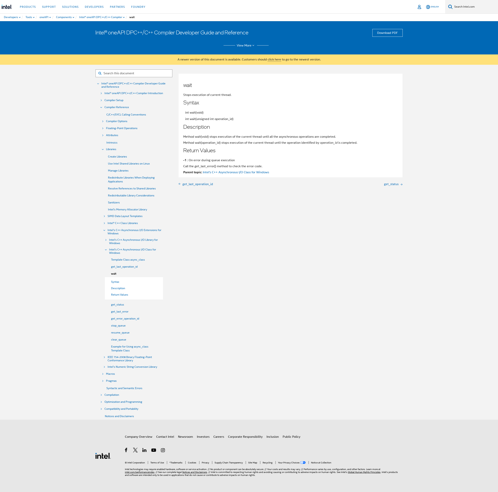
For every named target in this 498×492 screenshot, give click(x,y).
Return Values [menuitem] (119, 294)
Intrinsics (111, 142)
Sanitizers (114, 202)
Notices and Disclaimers (119, 416)
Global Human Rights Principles (364, 472)
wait (113, 274)
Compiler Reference (116, 107)
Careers (218, 437)
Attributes (112, 135)
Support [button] (49, 7)
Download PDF (387, 33)
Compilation (111, 395)
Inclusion (273, 437)
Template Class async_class (128, 259)
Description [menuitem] (118, 288)
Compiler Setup (113, 100)
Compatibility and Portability (121, 409)
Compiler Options (116, 121)
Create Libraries (117, 156)
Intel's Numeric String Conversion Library (132, 367)
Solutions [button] (70, 7)
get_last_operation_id (124, 266)
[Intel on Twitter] (135, 450)
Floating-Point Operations (122, 128)
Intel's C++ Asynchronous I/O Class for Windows (132, 251)
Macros (110, 374)
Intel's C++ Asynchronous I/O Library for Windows (133, 241)
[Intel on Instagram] (163, 450)
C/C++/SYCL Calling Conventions (126, 114)
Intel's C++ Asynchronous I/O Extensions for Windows (134, 231)
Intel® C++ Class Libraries (123, 223)
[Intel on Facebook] (126, 450)
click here (274, 59)
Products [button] (28, 7)
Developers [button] (94, 7)
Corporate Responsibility (245, 437)
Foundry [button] (138, 7)
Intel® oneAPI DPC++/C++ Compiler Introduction (133, 93)
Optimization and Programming (123, 402)
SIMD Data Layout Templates (125, 216)
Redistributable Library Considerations (131, 195)
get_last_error (119, 311)
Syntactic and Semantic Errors (124, 388)
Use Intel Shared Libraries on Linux (129, 163)
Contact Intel (165, 437)
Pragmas (111, 381)
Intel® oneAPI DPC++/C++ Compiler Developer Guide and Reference (133, 85)
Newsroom (185, 437)
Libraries (111, 149)
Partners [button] (117, 7)
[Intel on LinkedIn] (145, 450)
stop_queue (118, 325)
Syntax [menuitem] (115, 282)
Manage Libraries (118, 170)
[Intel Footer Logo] (103, 456)
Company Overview (138, 437)
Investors (203, 437)
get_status (117, 304)
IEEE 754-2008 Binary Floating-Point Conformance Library (130, 358)
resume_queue (120, 332)
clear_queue (118, 339)
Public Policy (291, 437)
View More (244, 45)
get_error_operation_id (125, 318)
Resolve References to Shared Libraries (132, 188)
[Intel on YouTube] (154, 450)
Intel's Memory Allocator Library (127, 209)
